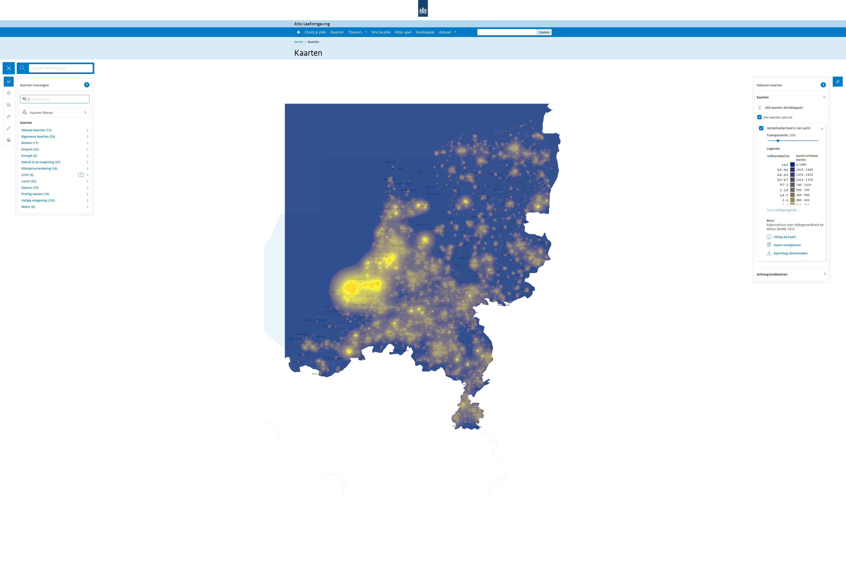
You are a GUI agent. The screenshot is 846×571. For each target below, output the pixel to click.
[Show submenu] (366, 32)
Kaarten (337, 32)
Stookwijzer (425, 32)
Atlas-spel (403, 32)
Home (298, 32)
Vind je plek (381, 32)
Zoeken (544, 32)
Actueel (445, 32)
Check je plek (315, 32)
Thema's (355, 32)
